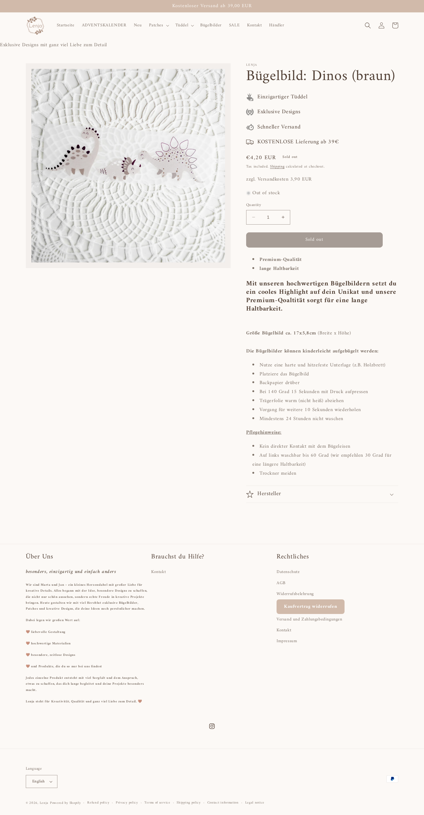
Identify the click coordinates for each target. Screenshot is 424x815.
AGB (281, 583)
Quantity (253, 205)
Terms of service (157, 803)
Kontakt (158, 572)
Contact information (223, 803)
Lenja (44, 803)
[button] (158, 25)
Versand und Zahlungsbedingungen (309, 619)
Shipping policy (189, 803)
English (38, 781)
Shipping (277, 166)
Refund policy (98, 803)
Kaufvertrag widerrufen (310, 606)
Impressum (287, 641)
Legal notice (254, 803)
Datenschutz (288, 572)
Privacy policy (127, 803)
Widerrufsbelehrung (295, 594)
